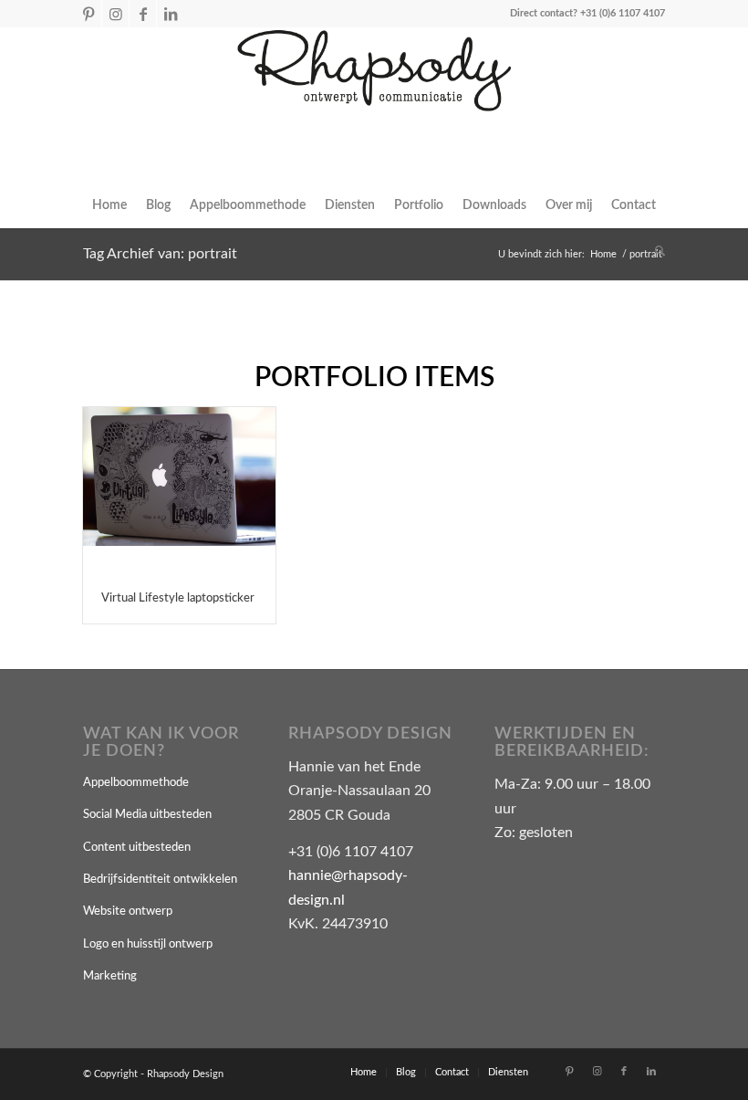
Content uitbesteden (137, 848)
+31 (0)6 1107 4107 (622, 13)
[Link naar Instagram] (115, 13)
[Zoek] (655, 251)
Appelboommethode (136, 783)
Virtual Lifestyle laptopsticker (178, 598)
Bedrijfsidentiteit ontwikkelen (160, 879)
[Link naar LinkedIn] (170, 13)
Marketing (110, 976)
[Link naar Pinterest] (88, 13)
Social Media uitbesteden (147, 815)
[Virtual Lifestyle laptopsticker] (179, 490)
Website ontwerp (127, 911)
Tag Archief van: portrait (160, 253)
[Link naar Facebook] (143, 13)
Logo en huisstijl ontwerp (148, 944)
